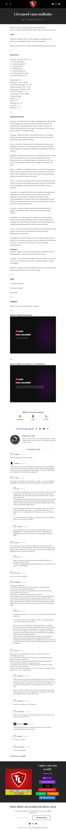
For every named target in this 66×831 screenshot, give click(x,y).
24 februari (25, 526)
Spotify (41, 793)
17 (43, 19)
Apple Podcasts (48, 782)
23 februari (29, 19)
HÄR (15, 306)
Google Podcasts (48, 790)
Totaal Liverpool (27, 827)
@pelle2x (29, 442)
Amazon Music (48, 797)
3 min (38, 19)
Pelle (23, 19)
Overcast (53, 793)
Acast (47, 786)
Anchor (48, 778)
